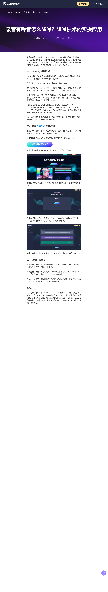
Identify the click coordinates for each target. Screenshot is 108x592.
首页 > (5, 12)
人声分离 (41, 126)
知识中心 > (11, 12)
